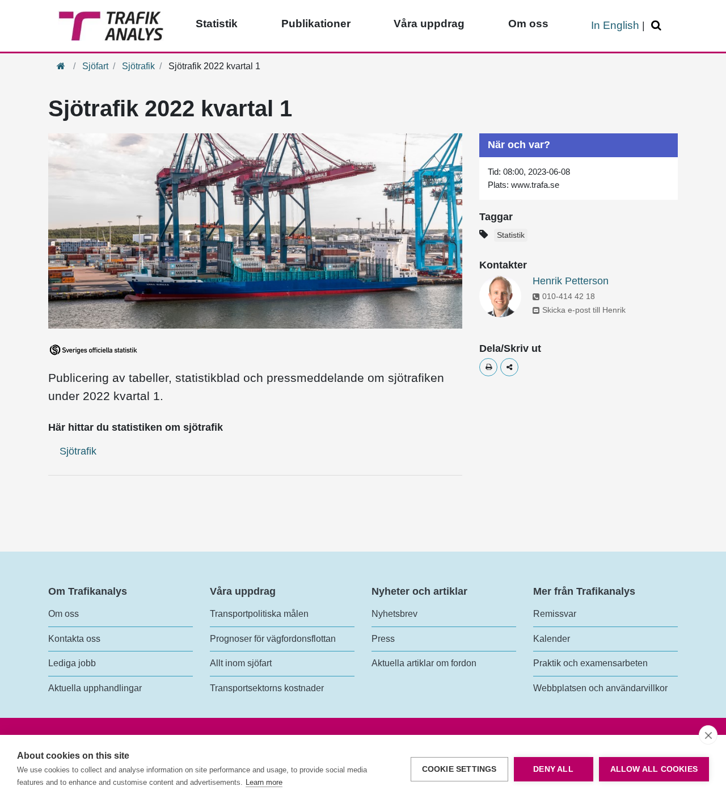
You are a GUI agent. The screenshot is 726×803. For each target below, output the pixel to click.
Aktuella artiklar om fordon (424, 663)
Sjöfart (95, 66)
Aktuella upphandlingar (95, 688)
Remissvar (554, 614)
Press (383, 639)
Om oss (528, 24)
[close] (708, 735)
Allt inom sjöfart (241, 663)
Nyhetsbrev (394, 614)
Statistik (217, 24)
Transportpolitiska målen (259, 614)
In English (615, 25)
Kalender (551, 639)
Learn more (264, 782)
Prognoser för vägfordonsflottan (273, 639)
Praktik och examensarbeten (590, 663)
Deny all (553, 769)
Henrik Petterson (571, 281)
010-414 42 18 (568, 296)
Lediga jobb (72, 663)
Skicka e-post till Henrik (584, 309)
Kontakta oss (74, 639)
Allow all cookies (654, 769)
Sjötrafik (138, 66)
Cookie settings (459, 769)
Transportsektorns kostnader (267, 688)
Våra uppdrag (429, 24)
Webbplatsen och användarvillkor (600, 688)
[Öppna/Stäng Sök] (658, 26)
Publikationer (316, 24)
